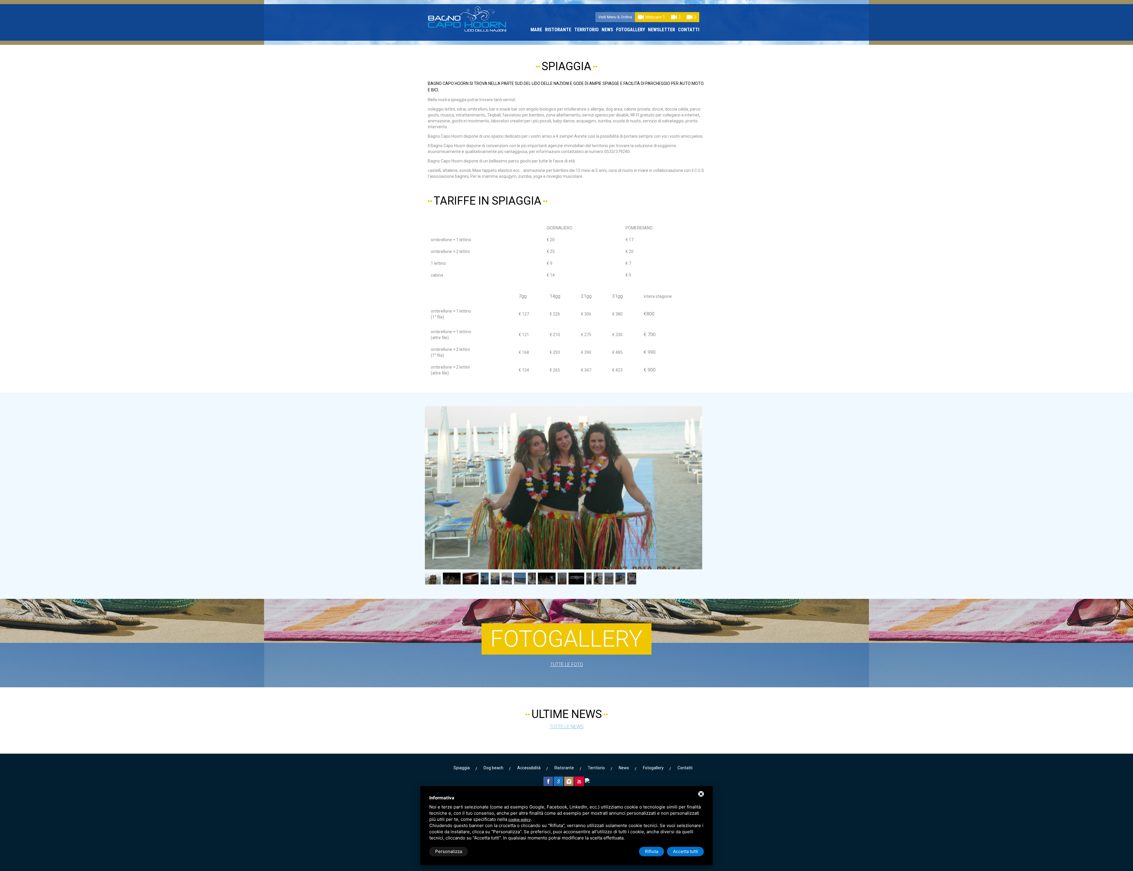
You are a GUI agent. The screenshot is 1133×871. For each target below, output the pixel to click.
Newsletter (661, 29)
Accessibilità (529, 767)
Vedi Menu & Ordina (615, 17)
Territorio (586, 29)
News (607, 29)
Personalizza (448, 851)
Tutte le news (567, 726)
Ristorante (558, 29)
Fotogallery (630, 29)
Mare (536, 29)
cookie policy (519, 819)
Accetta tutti (685, 851)
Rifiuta (651, 851)
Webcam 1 (655, 17)
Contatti (688, 29)
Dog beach (493, 767)
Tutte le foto (566, 664)
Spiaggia (461, 767)
